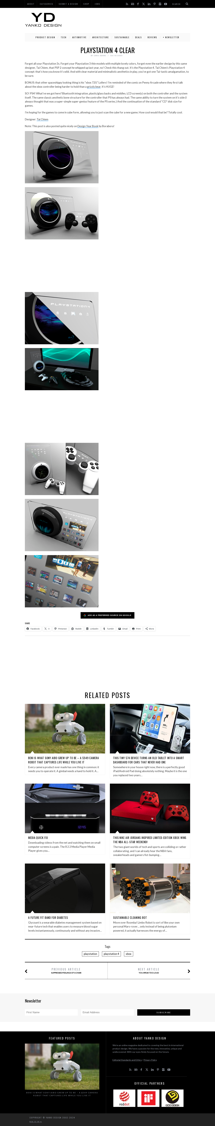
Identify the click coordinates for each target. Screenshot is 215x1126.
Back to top (35, 1122)
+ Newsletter (171, 37)
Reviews (152, 37)
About (30, 4)
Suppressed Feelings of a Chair (66, 970)
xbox (128, 953)
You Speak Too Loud (149, 970)
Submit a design (68, 4)
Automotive (79, 37)
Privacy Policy (150, 1060)
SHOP (86, 4)
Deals (138, 37)
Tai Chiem (42, 119)
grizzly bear (94, 86)
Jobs (97, 4)
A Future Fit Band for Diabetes (48, 917)
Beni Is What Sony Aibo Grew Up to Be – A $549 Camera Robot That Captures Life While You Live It (63, 760)
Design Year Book (87, 126)
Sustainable (122, 37)
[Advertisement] (133, 20)
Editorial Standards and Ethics (127, 1060)
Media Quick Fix (38, 838)
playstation (90, 953)
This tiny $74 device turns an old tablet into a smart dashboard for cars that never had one (148, 760)
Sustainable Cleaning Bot (130, 917)
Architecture (100, 37)
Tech (63, 37)
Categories (46, 4)
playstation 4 (111, 953)
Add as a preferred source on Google (109, 615)
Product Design (45, 37)
